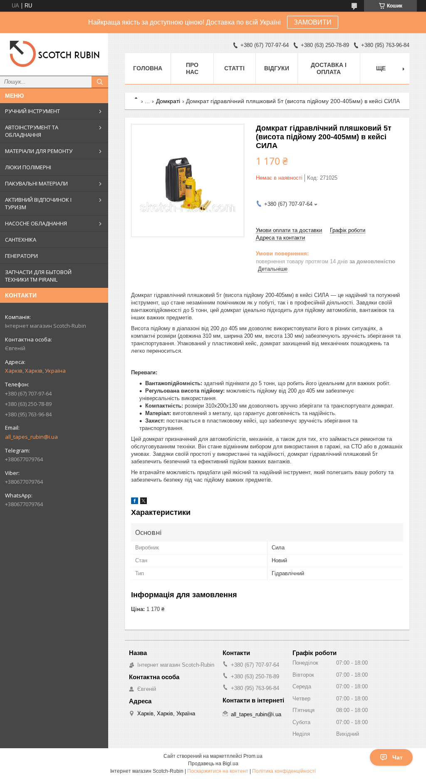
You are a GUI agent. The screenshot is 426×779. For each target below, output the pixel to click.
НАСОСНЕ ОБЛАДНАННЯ (36, 223)
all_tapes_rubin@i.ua (31, 436)
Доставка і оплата (329, 68)
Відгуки (276, 68)
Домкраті (168, 101)
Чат (397, 757)
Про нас (192, 68)
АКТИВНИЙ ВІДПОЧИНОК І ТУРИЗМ (38, 203)
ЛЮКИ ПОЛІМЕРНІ (28, 167)
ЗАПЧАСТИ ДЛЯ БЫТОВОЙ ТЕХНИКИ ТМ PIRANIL (38, 275)
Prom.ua (253, 756)
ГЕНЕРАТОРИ (21, 256)
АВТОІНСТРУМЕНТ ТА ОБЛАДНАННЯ (31, 131)
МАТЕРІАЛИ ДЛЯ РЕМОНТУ (38, 151)
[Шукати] (100, 82)
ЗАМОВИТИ (313, 22)
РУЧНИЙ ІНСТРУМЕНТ (32, 111)
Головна (147, 68)
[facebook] (134, 502)
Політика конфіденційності (284, 771)
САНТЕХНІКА (20, 239)
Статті (234, 68)
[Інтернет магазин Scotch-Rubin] (54, 54)
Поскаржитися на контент (217, 771)
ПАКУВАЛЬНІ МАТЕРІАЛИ (36, 183)
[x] (143, 502)
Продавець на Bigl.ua (213, 764)
